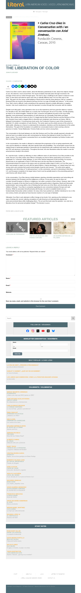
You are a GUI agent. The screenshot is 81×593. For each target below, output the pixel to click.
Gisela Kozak (12, 467)
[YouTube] (43, 331)
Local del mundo (13, 475)
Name (8, 278)
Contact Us (51, 578)
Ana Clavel (11, 419)
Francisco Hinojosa (15, 494)
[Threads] (48, 331)
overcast (10, 454)
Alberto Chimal (13, 439)
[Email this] (32, 86)
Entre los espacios (14, 532)
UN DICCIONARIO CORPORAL (16, 488)
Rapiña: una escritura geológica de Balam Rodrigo (21, 456)
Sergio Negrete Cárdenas (17, 392)
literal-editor (11, 379)
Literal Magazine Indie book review (31, 578)
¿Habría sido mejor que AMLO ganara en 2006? (20, 395)
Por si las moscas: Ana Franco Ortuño (39, 236)
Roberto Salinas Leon (15, 460)
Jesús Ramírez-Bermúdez (16, 487)
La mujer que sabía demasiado (15, 511)
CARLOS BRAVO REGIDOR (16, 367)
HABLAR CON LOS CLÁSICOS (16, 443)
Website (8, 292)
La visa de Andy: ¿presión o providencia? (23, 365)
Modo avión (11, 482)
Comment (9, 255)
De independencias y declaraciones (17, 402)
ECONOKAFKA (11, 393)
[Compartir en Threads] (22, 86)
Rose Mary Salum (13, 531)
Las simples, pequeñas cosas (15, 483)
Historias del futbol (12, 517)
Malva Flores (12, 544)
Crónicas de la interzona (16, 448)
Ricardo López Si (13, 514)
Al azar (9, 502)
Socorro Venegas (14, 480)
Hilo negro (11, 546)
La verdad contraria (14, 407)
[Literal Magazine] (16, 4)
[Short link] (35, 86)
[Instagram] (32, 331)
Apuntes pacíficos (12, 429)
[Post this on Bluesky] (25, 86)
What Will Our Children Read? (15, 436)
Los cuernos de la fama (13, 422)
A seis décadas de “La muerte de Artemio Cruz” (20, 477)
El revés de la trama (15, 427)
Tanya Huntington (13, 373)
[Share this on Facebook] (13, 86)
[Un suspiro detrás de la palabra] (64, 228)
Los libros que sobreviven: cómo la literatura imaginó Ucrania (32, 377)
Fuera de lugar (12, 468)
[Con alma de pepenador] (17, 227)
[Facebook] (27, 331)
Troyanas (10, 434)
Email (8, 285)
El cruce (10, 441)
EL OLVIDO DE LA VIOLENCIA (16, 490)
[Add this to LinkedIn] (16, 86)
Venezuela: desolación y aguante (16, 470)
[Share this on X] (28, 86)
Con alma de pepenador (15, 234)
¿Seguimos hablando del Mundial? (17, 449)
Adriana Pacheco (13, 433)
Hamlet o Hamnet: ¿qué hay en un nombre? (23, 371)
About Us (29, 574)
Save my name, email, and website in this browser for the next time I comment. (32, 301)
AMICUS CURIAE (12, 400)
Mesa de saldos (13, 539)
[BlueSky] (53, 331)
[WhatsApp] (19, 86)
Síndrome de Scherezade (16, 420)
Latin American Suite (14, 553)
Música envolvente (12, 504)
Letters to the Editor (58, 574)
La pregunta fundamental (14, 534)
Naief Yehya (11, 446)
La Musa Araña (12, 495)
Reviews (9, 17)
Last (42, 346)
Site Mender (52, 586)
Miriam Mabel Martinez (16, 507)
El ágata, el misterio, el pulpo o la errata (18, 548)
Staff (15, 574)
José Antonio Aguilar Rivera (18, 399)
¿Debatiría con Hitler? (13, 415)
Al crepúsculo (12, 516)
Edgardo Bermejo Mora (16, 426)
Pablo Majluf (12, 412)
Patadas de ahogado (13, 463)
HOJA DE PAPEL (12, 497)
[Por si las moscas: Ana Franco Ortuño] (40, 228)
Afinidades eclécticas (15, 414)
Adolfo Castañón (14, 473)
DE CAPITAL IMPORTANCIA (15, 461)
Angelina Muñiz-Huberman (17, 501)
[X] (38, 331)
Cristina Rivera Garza (15, 453)
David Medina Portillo (15, 538)
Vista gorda (11, 509)
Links (42, 574)
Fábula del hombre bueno (14, 541)
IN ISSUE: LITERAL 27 (13, 65)
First (14, 346)
